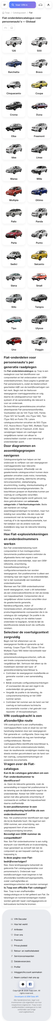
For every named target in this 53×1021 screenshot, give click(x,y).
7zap (7, 12)
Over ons (18, 934)
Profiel (17, 967)
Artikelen (18, 929)
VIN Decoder (20, 919)
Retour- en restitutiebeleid (26, 951)
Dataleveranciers (22, 961)
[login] (48, 4)
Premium (18, 940)
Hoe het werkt (21, 924)
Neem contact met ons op (26, 977)
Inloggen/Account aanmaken (28, 972)
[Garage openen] (40, 4)
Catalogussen (19, 12)
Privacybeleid (20, 945)
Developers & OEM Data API (27, 996)
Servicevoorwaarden (24, 956)
